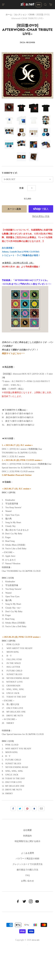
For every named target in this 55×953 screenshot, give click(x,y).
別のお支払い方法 (40, 216)
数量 (21, 188)
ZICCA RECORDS (27, 42)
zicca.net (35, 940)
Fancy (34, 808)
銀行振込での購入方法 (27, 870)
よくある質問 (27, 853)
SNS (38, 5)
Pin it (27, 808)
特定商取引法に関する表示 (27, 841)
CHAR (31, 14)
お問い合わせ (27, 881)
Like (13, 808)
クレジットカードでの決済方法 (27, 864)
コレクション (20, 14)
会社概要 (27, 830)
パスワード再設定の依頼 (27, 858)
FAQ (28, 875)
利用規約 (27, 836)
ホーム (9, 14)
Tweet (20, 808)
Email (41, 808)
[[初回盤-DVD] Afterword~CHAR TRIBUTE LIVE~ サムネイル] (9, 107)
